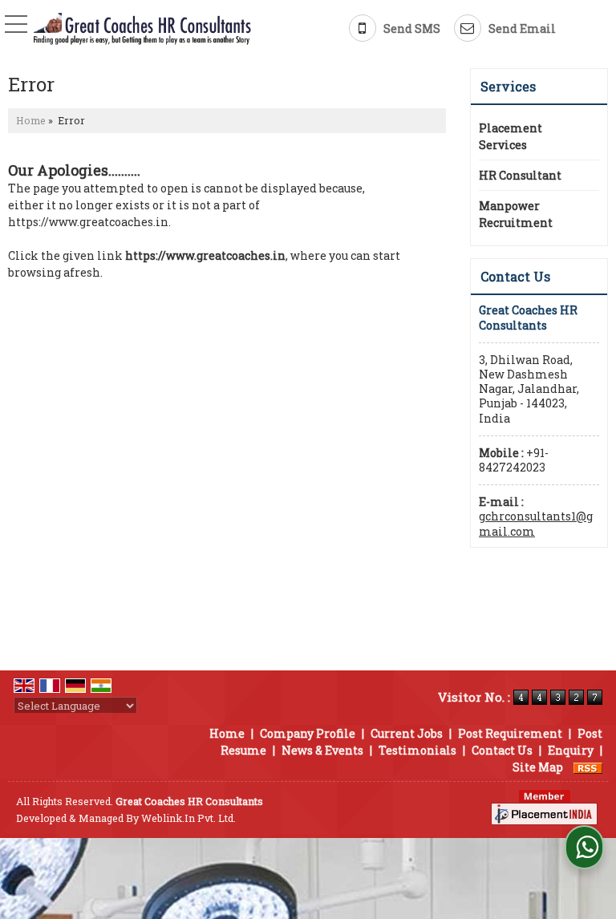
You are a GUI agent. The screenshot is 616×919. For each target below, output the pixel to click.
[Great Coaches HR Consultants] (142, 30)
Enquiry (571, 750)
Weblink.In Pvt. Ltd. (188, 818)
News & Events (322, 750)
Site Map (538, 767)
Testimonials (417, 750)
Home (31, 120)
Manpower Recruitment (516, 214)
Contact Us (502, 750)
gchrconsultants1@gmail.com (536, 523)
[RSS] (587, 767)
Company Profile (307, 733)
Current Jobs (407, 733)
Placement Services (510, 136)
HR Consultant (520, 175)
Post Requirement (510, 733)
